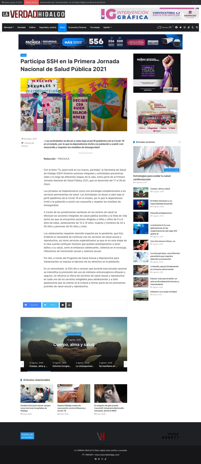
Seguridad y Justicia (47, 27)
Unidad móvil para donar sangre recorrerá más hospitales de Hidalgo (35, 408)
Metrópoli (8, 27)
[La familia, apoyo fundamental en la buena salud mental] (140, 270)
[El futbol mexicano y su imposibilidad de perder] (140, 204)
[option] (74, 344)
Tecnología (95, 27)
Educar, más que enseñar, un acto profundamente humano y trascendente (164, 281)
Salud (62, 27)
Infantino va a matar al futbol (163, 291)
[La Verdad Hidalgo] (33, 14)
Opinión (106, 27)
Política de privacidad (27, 436)
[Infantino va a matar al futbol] (140, 295)
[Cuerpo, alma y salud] (140, 192)
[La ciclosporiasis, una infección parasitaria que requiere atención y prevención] (140, 257)
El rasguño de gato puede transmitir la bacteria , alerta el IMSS (109, 408)
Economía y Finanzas (77, 27)
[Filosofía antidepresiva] (140, 217)
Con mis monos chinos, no (162, 241)
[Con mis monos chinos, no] (140, 245)
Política (32, 27)
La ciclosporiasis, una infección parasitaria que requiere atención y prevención (165, 256)
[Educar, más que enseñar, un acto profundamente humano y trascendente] (140, 282)
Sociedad (21, 27)
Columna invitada (74, 334)
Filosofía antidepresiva (161, 213)
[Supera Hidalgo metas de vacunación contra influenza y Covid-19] (73, 393)
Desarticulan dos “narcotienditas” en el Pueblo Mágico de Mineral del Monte (72, 2)
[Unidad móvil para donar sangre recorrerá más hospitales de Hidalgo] (37, 393)
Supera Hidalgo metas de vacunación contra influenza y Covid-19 (71, 408)
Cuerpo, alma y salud (73, 344)
